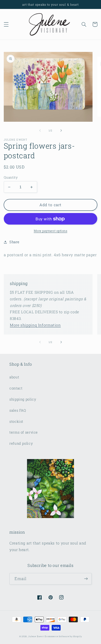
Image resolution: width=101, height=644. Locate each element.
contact (15, 388)
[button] (6, 24)
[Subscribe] (86, 579)
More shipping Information (35, 324)
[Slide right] (61, 130)
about (14, 377)
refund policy (21, 443)
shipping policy (22, 399)
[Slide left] (40, 130)
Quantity (11, 177)
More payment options (50, 231)
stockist (16, 421)
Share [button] (14, 242)
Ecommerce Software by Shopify (63, 636)
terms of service (23, 432)
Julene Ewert (36, 636)
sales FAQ (17, 410)
